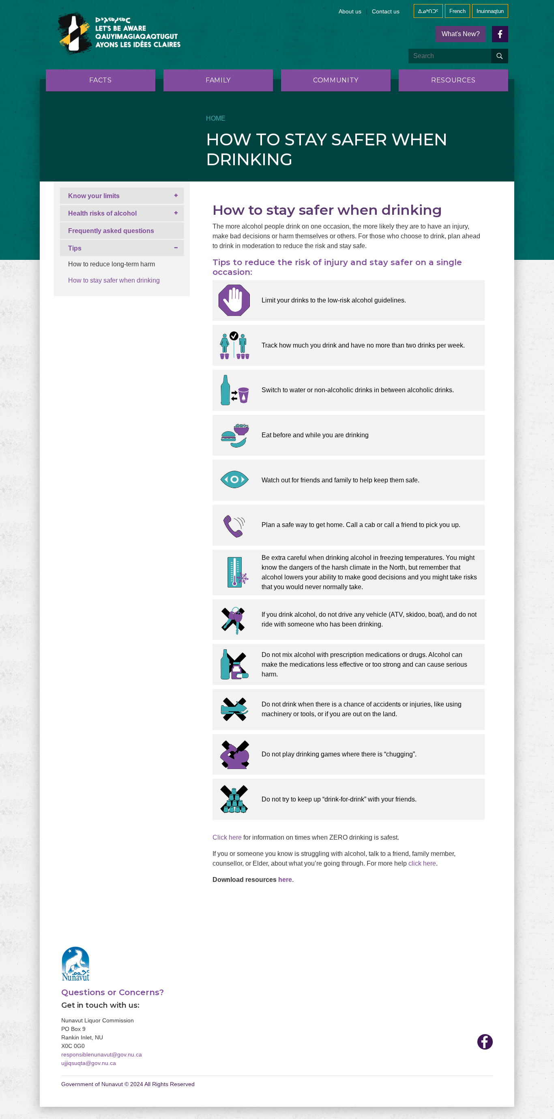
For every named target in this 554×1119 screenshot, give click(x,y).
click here (422, 863)
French (457, 11)
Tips (75, 248)
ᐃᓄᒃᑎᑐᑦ (428, 11)
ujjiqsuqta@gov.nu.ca (88, 1063)
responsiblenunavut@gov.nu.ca (101, 1054)
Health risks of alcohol (102, 213)
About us (350, 11)
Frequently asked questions (111, 230)
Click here (227, 837)
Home (215, 118)
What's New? (461, 33)
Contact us (385, 11)
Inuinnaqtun (490, 11)
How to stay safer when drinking (114, 280)
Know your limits (94, 195)
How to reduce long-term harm (111, 264)
